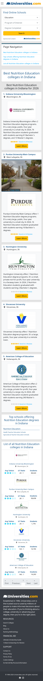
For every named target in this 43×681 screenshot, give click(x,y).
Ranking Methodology (10, 632)
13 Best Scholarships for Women (13, 643)
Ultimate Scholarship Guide (12, 640)
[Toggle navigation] (2, 3)
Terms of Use (7, 657)
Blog (4, 626)
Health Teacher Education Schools (14, 432)
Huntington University (16, 247)
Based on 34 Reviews (25, 234)
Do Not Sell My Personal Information (15, 663)
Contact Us (6, 651)
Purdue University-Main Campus (21, 154)
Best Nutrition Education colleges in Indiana (20, 52)
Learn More (22, 146)
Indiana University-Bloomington (21, 94)
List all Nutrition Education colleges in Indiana (21, 63)
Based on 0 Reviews (25, 292)
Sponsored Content (9, 39)
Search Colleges (8, 623)
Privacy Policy (7, 654)
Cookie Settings (8, 660)
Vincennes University (15, 304)
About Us (6, 629)
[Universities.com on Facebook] (20, 678)
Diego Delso (14, 190)
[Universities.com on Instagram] (23, 678)
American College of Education (20, 356)
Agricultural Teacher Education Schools (16, 435)
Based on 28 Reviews (25, 142)
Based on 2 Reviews (25, 344)
